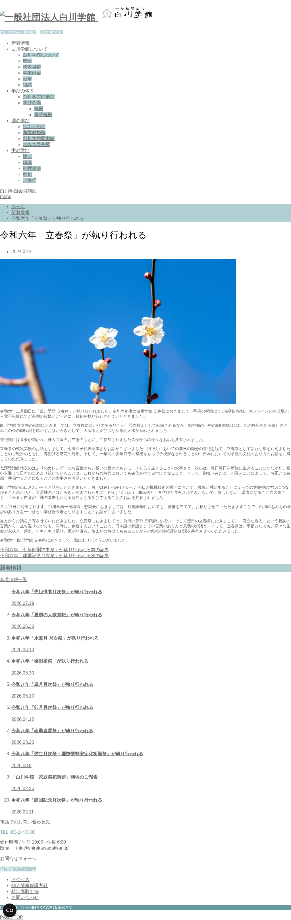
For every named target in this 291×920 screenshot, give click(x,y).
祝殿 (38, 108)
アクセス (20, 879)
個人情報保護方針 (29, 885)
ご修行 (29, 180)
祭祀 (27, 174)
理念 (27, 61)
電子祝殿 (43, 114)
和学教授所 (51, 32)
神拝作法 (32, 168)
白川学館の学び (39, 96)
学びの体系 (22, 90)
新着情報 (20, 43)
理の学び (20, 120)
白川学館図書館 (39, 138)
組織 (27, 84)
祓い (27, 156)
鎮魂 (27, 162)
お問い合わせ (25, 897)
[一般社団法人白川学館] (84, 17)
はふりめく (34, 126)
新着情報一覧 (13, 579)
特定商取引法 (25, 891)
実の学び (20, 150)
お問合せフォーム (18, 869)
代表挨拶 (32, 66)
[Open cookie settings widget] (9, 910)
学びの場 (32, 102)
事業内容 (32, 72)
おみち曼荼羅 (36, 144)
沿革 (27, 78)
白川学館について (29, 49)
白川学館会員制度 (18, 32)
